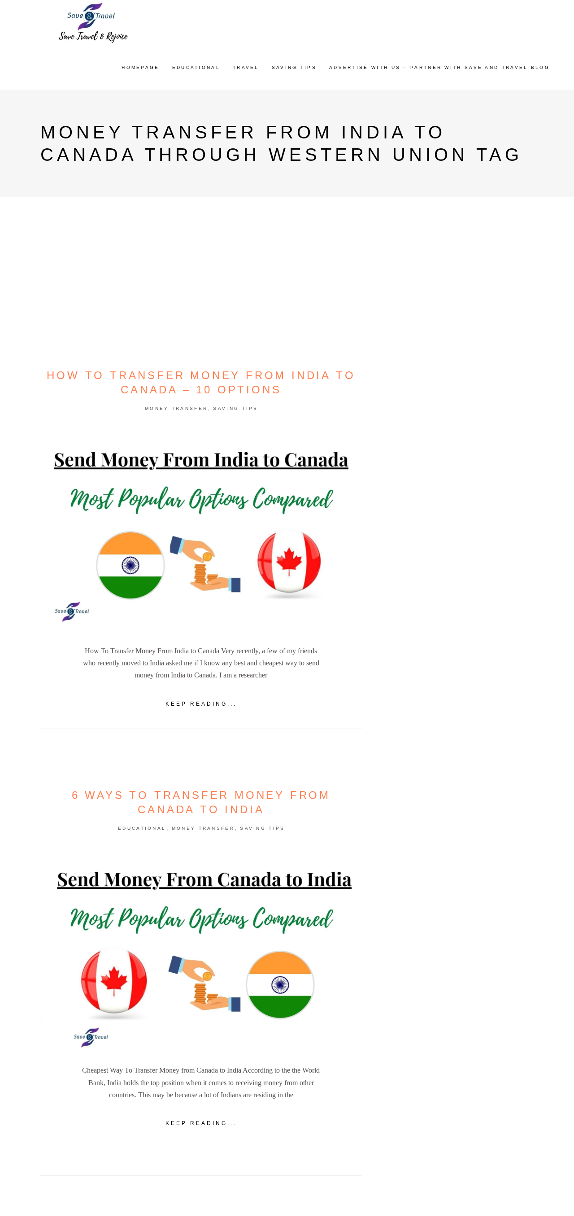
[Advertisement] (459, 543)
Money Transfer (176, 408)
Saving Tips (235, 408)
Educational (142, 828)
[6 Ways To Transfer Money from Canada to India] (201, 949)
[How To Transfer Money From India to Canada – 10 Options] (201, 529)
